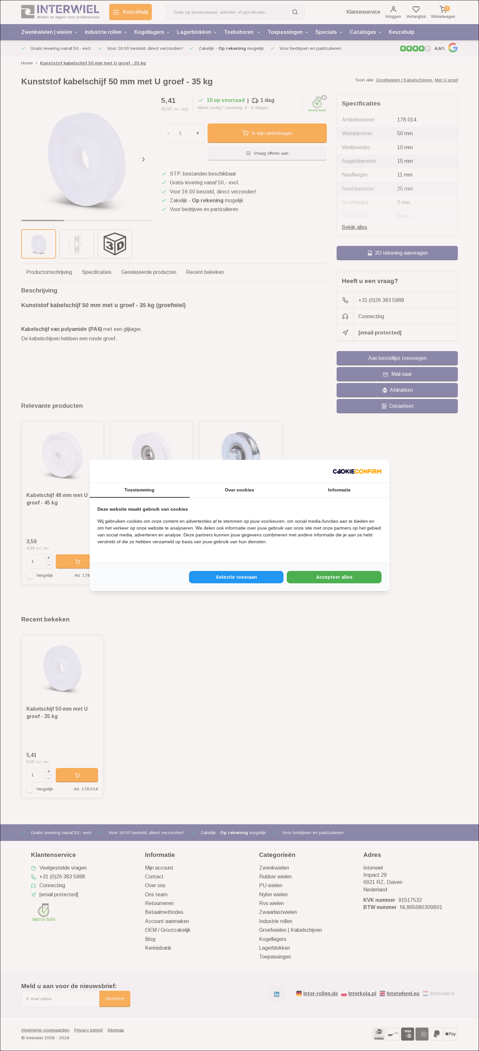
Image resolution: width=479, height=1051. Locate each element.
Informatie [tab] (339, 489)
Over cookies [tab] (239, 489)
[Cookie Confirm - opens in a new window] (357, 471)
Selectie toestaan (236, 577)
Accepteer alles (334, 577)
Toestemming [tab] (139, 489)
